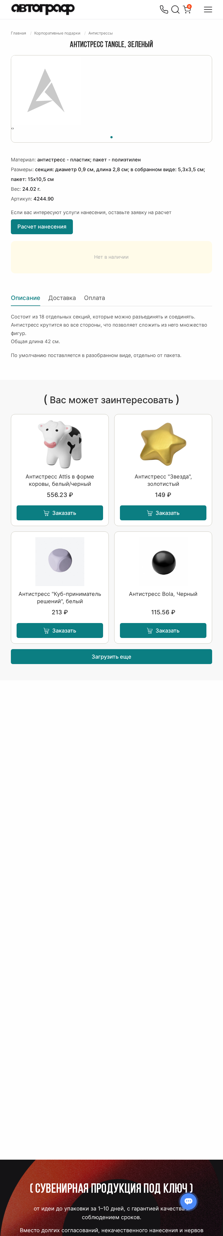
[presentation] (12, 128)
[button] (111, 136)
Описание (25, 297)
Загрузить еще (111, 656)
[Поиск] (175, 9)
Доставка (62, 297)
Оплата (94, 297)
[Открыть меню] (208, 9)
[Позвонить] (164, 9)
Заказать (64, 513)
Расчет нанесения (41, 226)
